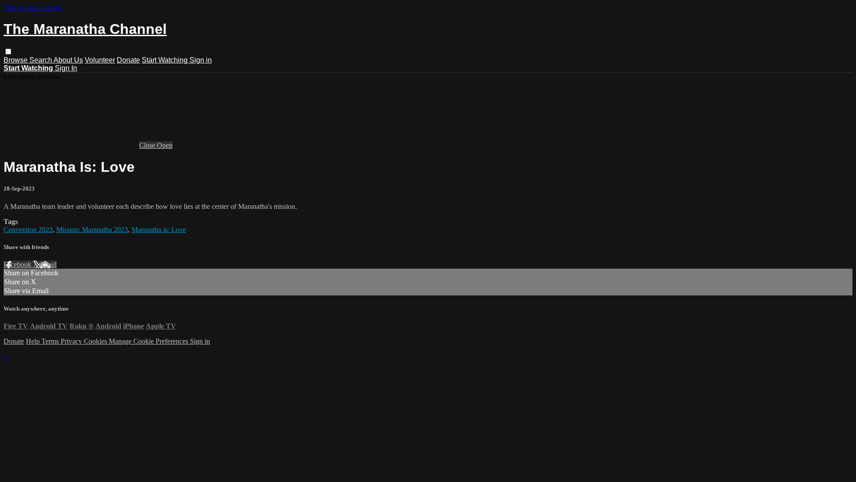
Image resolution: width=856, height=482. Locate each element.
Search (41, 60)
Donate (128, 60)
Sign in (200, 60)
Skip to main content (33, 7)
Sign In (66, 68)
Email (48, 264)
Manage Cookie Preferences (149, 341)
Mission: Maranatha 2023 (92, 229)
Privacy (72, 341)
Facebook (18, 264)
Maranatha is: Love (159, 229)
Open (165, 145)
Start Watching (165, 60)
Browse (16, 60)
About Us (68, 60)
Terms (51, 341)
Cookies (96, 341)
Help (33, 341)
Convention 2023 (28, 229)
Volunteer (100, 60)
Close (148, 145)
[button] (8, 51)
